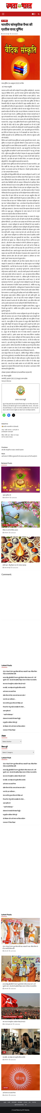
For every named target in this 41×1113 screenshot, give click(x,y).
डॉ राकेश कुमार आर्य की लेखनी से (10, 1017)
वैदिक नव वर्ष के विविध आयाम (10, 530)
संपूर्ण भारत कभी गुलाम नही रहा (19, 1104)
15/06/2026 (13, 989)
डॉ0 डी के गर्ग (6, 498)
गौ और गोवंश (34, 1102)
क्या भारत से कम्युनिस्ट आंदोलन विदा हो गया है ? (14, 683)
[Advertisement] (20, 641)
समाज (30, 1102)
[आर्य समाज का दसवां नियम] (20, 1077)
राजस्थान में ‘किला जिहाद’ (9, 730)
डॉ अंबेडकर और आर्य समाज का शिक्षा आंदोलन (14, 726)
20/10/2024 (15, 34)
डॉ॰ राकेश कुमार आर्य (8, 1024)
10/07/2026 (13, 951)
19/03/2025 (15, 568)
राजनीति (20, 1017)
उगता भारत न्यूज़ (7, 941)
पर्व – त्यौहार (4, 21)
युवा (4, 1052)
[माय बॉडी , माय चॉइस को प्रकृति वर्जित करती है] (20, 1042)
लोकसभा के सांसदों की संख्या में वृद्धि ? (12, 718)
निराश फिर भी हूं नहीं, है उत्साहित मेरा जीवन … (14, 707)
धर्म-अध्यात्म (25, 1102)
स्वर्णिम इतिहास (20, 1102)
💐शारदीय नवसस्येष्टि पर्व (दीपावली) (10, 426)
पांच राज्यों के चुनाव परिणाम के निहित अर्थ (13, 703)
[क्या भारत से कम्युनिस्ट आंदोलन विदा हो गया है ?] (20, 1006)
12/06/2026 (17, 1024)
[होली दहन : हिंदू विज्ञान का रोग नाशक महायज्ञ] (20, 550)
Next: (19, 455)
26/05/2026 (13, 1060)
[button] (2, 14)
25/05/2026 (13, 1095)
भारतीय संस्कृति (13, 525)
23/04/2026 (14, 498)
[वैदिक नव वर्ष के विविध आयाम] (20, 515)
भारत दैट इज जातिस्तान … (9, 699)
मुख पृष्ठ (5, 1102)
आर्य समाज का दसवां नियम (9, 691)
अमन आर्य (6, 951)
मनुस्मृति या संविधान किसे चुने (10, 722)
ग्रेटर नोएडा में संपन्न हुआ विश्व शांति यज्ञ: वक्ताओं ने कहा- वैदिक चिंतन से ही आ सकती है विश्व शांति (20, 672)
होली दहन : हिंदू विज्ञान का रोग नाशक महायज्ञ (14, 565)
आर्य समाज (6, 1088)
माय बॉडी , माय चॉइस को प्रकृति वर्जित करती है (14, 687)
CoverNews (16, 1110)
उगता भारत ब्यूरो (6, 34)
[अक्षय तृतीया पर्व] (20, 480)
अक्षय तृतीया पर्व (7, 495)
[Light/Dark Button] (34, 14)
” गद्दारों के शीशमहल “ (8, 714)
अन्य (25, 1104)
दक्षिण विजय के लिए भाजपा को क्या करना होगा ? (14, 695)
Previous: (12, 448)
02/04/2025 (13, 533)
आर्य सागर (6, 533)
